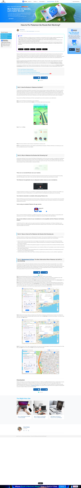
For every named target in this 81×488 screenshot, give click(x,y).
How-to (19, 436)
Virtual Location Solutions (30, 31)
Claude (39, 49)
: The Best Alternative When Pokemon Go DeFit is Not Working (39, 73)
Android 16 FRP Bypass (50, 1)
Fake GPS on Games (4, 38)
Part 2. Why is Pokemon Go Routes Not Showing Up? (27, 70)
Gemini (33, 49)
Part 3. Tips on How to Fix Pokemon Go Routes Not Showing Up (29, 72)
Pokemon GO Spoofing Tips (5, 34)
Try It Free (36, 77)
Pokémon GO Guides (4, 36)
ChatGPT (21, 49)
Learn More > (11, 18)
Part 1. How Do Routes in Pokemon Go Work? (26, 69)
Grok (45, 49)
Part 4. (19, 73)
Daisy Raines (22, 29)
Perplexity (27, 49)
